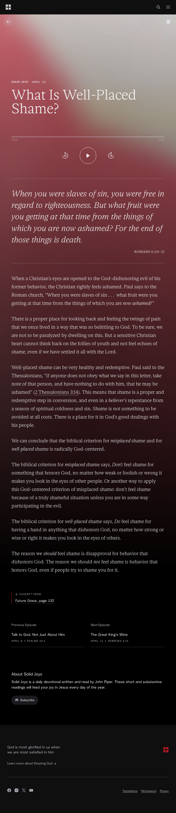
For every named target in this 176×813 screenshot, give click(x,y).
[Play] (88, 155)
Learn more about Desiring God (29, 763)
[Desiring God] (8, 7)
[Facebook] (9, 791)
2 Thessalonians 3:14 (56, 392)
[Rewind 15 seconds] (65, 155)
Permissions (148, 791)
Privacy (164, 791)
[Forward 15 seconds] (111, 155)
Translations (130, 791)
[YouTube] (31, 791)
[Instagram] (16, 791)
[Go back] (8, 22)
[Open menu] (168, 7)
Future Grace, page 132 (34, 601)
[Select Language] (168, 22)
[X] (24, 791)
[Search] (158, 7)
